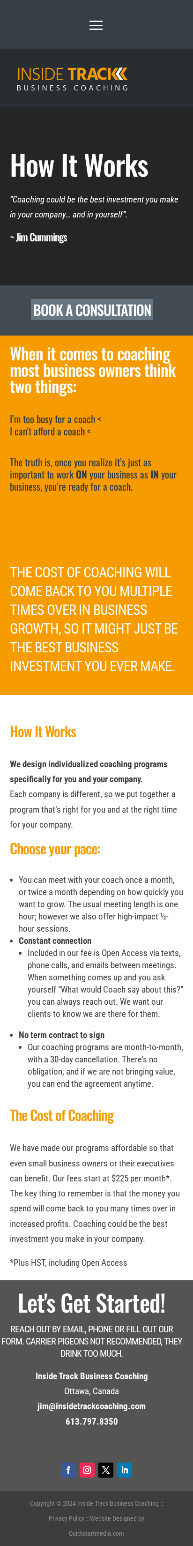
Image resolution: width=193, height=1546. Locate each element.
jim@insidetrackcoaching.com (91, 1406)
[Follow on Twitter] (105, 1470)
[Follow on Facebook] (68, 1470)
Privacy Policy (66, 1518)
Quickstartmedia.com (96, 1533)
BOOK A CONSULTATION (92, 309)
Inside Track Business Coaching (118, 1503)
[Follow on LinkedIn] (124, 1470)
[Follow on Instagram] (87, 1470)
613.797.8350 (92, 1421)
